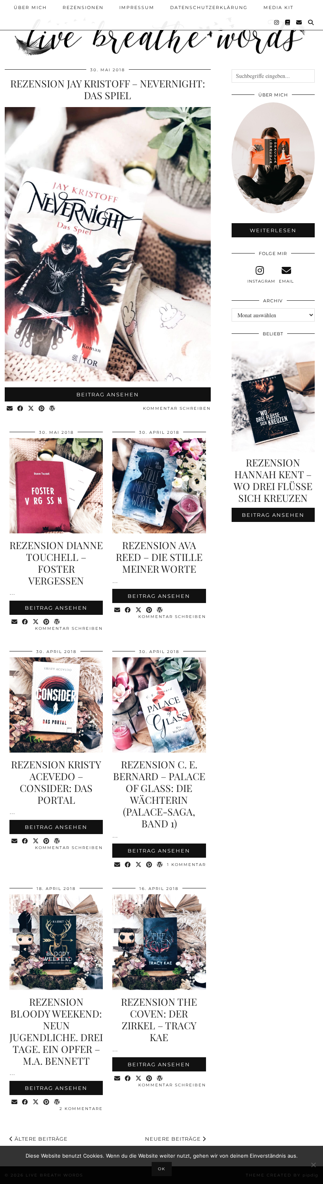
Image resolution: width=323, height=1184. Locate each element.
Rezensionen (83, 7)
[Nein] (313, 1165)
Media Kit (278, 7)
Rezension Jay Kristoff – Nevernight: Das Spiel (107, 89)
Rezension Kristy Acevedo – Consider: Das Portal (56, 782)
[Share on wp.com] (52, 408)
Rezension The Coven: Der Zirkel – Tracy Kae (159, 1019)
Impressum (136, 7)
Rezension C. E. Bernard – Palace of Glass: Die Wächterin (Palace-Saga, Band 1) (159, 794)
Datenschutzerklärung (209, 7)
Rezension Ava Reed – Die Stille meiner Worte (159, 556)
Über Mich (30, 7)
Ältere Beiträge (40, 1139)
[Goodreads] (288, 22)
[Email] (299, 22)
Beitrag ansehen (107, 394)
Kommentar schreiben (177, 408)
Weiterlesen (273, 230)
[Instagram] (277, 22)
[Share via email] (10, 408)
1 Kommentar (186, 864)
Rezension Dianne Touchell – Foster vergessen (56, 562)
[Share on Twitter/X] (31, 408)
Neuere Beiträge (173, 1139)
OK (161, 1168)
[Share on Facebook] (20, 408)
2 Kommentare (81, 1108)
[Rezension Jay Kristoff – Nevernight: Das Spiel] (108, 379)
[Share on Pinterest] (42, 408)
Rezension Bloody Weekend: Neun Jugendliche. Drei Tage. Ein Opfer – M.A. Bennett (56, 1031)
